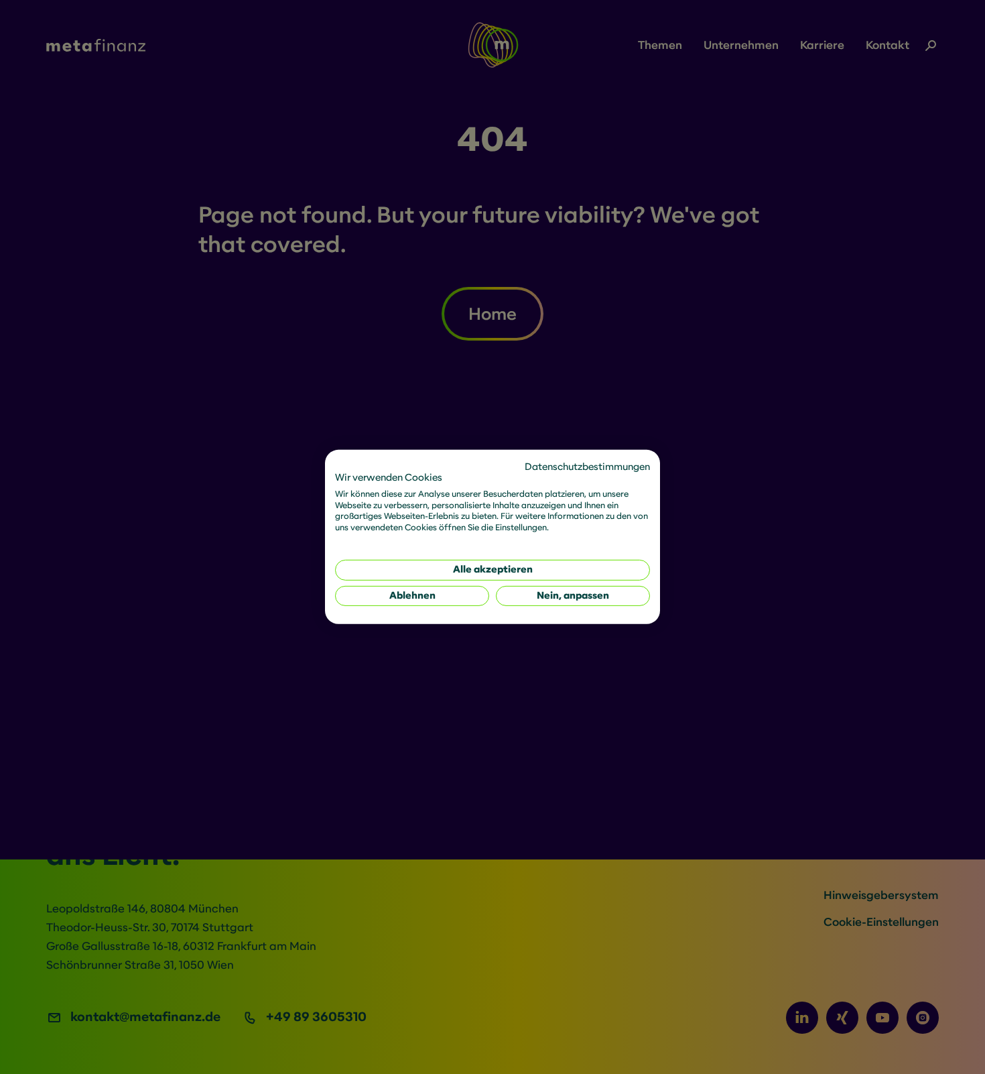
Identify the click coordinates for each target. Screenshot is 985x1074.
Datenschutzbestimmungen (587, 467)
